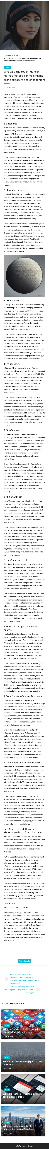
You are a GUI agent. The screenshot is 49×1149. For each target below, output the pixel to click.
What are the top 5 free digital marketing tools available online (23, 1095)
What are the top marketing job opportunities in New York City (18, 1127)
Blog (16, 56)
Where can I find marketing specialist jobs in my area (23, 1063)
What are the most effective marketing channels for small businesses (22, 1030)
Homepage (7, 56)
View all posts (24, 961)
